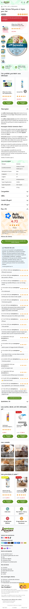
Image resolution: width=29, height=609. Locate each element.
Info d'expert (5, 205)
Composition (5, 192)
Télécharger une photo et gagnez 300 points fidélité (15, 241)
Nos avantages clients (8, 577)
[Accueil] (1, 6)
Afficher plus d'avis (15, 398)
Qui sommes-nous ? (7, 554)
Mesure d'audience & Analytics (8, 602)
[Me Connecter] (24, 2)
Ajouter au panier (8, 103)
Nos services (5, 565)
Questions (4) (5, 401)
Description (5, 109)
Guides (4, 574)
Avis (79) (4, 209)
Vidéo (3, 196)
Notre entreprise (6, 551)
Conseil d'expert (6, 200)
